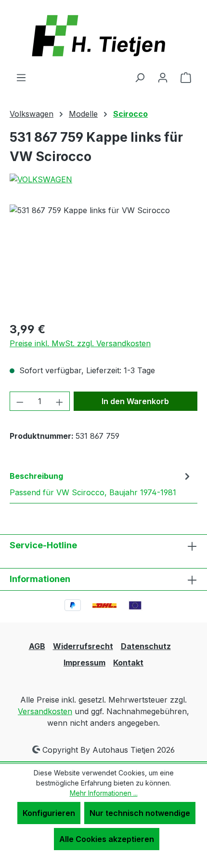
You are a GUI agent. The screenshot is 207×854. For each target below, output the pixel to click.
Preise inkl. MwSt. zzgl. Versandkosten (80, 343)
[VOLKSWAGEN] (103, 179)
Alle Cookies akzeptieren (106, 839)
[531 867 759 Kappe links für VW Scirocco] (103, 258)
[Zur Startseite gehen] (103, 36)
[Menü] (21, 77)
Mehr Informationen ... (104, 793)
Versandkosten (45, 711)
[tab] (101, 484)
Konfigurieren (49, 813)
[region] (103, 258)
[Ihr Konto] (162, 77)
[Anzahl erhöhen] (60, 401)
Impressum (84, 662)
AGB (37, 646)
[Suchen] (139, 77)
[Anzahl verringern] (20, 401)
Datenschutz (146, 646)
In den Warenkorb (135, 401)
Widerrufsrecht (83, 646)
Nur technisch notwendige (140, 813)
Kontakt (128, 662)
